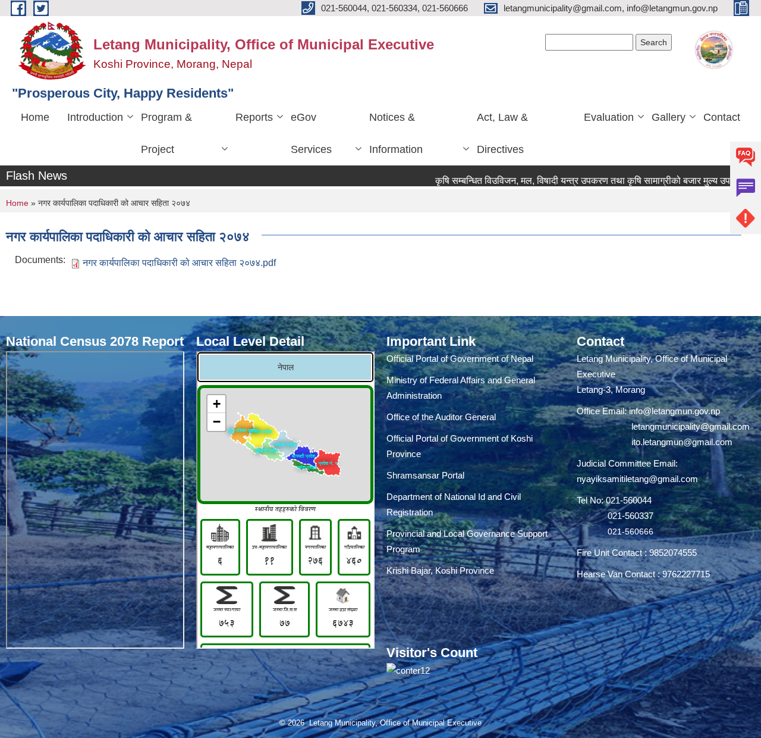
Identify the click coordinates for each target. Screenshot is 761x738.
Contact (721, 117)
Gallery (668, 117)
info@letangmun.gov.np (674, 411)
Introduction (95, 117)
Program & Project (166, 133)
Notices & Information (396, 133)
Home (35, 117)
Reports (254, 117)
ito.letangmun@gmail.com (681, 442)
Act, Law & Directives (502, 133)
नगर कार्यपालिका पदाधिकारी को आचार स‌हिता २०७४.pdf (179, 263)
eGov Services (311, 133)
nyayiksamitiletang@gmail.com (637, 479)
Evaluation (609, 117)
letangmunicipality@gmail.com (690, 426)
